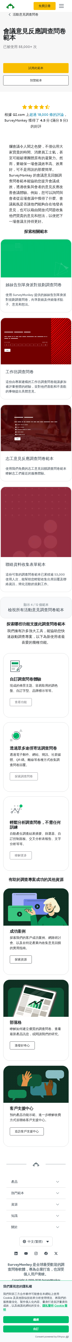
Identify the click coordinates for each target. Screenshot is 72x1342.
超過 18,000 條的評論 (46, 114)
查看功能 (21, 702)
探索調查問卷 (24, 776)
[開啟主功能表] (61, 6)
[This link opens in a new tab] (16, 1253)
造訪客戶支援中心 (27, 1131)
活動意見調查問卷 (25, 14)
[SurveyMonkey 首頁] (10, 6)
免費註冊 (45, 6)
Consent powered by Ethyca (50, 1336)
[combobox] (36, 1241)
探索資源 (21, 959)
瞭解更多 (21, 855)
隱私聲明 (48, 1305)
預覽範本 (36, 80)
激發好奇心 (22, 1045)
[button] (36, 1181)
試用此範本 (35, 68)
